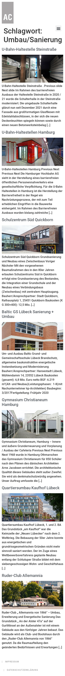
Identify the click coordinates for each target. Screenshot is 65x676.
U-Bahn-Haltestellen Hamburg (28, 132)
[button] (58, 28)
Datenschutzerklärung (21, 670)
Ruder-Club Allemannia (22, 575)
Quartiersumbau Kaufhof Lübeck (30, 488)
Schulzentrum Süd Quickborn (27, 220)
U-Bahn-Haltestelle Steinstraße (29, 49)
